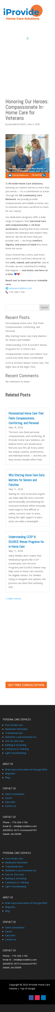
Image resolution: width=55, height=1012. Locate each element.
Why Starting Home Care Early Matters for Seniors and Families (27, 480)
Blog (7, 777)
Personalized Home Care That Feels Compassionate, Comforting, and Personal (25, 327)
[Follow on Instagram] (37, 997)
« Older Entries (13, 598)
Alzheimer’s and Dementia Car (21, 736)
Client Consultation (14, 793)
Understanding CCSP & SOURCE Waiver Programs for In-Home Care (26, 542)
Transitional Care (14, 732)
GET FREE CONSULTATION (26, 685)
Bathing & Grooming (15, 744)
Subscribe (10, 801)
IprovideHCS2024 (16, 124)
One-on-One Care (14, 740)
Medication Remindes (16, 728)
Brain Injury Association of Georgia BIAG (26, 769)
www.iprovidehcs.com (20, 288)
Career (8, 797)
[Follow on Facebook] (31, 997)
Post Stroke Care (14, 724)
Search (44, 307)
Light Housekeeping (15, 752)
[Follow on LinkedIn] (43, 997)
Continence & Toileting (17, 748)
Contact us (10, 805)
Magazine (10, 773)
